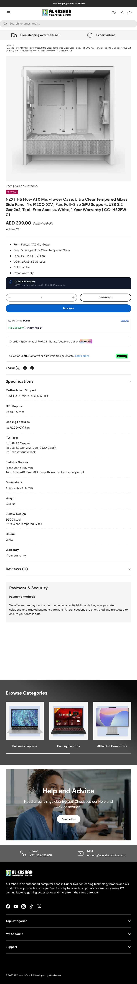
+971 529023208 (41, 855)
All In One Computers (112, 746)
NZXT (9, 186)
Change (125, 320)
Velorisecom (55, 975)
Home (9, 45)
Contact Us (68, 819)
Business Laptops (24, 746)
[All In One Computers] (112, 720)
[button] (129, 13)
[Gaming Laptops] (68, 720)
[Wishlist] (114, 12)
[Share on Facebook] (25, 367)
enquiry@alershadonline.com (106, 855)
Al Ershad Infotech (23, 975)
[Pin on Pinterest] (32, 367)
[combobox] (68, 23)
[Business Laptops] (25, 720)
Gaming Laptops (68, 746)
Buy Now (68, 308)
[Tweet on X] (17, 367)
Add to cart (106, 297)
